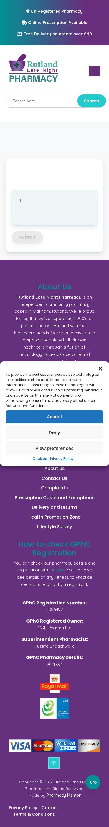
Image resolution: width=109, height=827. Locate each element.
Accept (54, 417)
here (60, 570)
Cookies (40, 458)
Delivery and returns (55, 507)
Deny (54, 433)
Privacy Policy (62, 458)
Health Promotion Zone (54, 517)
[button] (100, 368)
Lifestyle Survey (54, 526)
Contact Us (54, 478)
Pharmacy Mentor (64, 795)
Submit (27, 237)
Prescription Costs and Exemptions (54, 498)
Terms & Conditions (34, 814)
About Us (54, 468)
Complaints (54, 488)
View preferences (54, 448)
